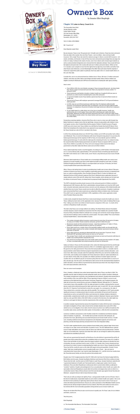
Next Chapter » (115, 409)
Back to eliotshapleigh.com (39, 72)
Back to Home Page (92, 412)
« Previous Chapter (69, 409)
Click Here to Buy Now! (40, 64)
